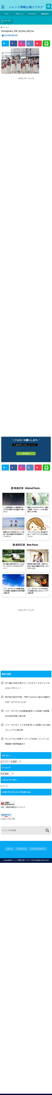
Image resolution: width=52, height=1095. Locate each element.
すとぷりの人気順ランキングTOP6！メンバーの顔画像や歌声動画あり (27, 741)
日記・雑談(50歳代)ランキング (13, 807)
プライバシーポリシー (6, 21)
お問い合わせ (45, 14)
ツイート (4, 786)
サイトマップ (32, 14)
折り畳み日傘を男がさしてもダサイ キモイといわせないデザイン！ (27, 685)
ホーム (6, 14)
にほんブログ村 (8, 819)
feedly (26, 453)
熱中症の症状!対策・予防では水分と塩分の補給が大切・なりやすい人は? (27, 699)
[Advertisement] (26, 113)
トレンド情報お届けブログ (26, 6)
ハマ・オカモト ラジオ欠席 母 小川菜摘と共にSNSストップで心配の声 (27, 727)
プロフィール (19, 14)
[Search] (47, 830)
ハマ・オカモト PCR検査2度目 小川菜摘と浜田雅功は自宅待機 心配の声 (27, 713)
